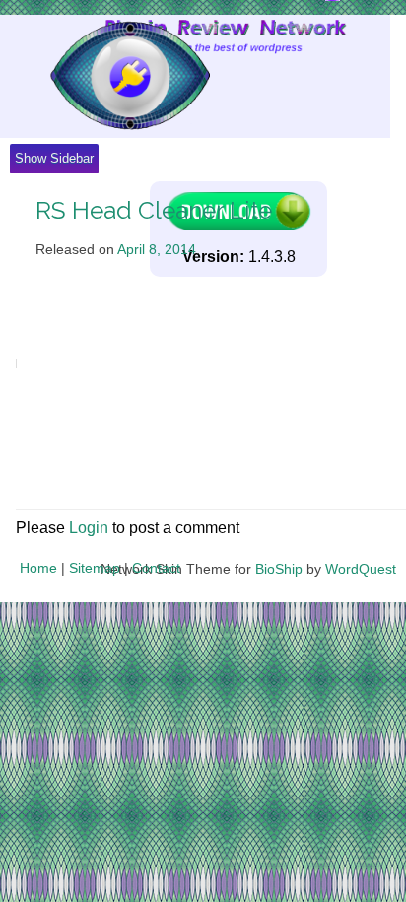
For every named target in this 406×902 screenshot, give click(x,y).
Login (88, 528)
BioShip (279, 569)
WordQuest (360, 569)
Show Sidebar (54, 158)
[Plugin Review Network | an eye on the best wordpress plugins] (105, 76)
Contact (156, 568)
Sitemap (94, 568)
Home (38, 568)
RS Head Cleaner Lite (153, 210)
